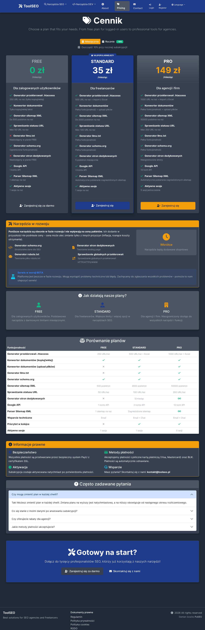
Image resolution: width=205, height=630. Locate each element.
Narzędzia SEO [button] (56, 4)
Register (163, 8)
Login (151, 8)
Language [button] (179, 4)
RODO (74, 628)
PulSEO (198, 616)
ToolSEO (31, 6)
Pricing (121, 7)
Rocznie (113, 41)
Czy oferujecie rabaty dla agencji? (31, 518)
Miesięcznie (92, 41)
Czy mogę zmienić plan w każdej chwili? (35, 494)
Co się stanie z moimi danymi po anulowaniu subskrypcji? (44, 510)
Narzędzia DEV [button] (85, 4)
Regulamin (76, 616)
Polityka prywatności (82, 620)
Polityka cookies (80, 624)
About (105, 8)
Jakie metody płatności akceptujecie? (33, 526)
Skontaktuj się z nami (126, 571)
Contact (138, 8)
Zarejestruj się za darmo (39, 205)
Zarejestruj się (104, 205)
